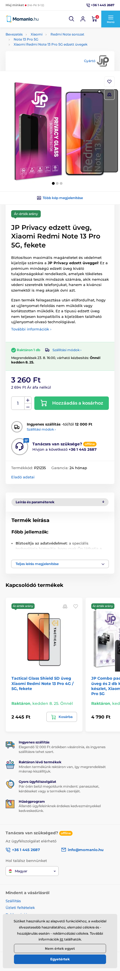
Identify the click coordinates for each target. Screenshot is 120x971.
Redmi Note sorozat (67, 34)
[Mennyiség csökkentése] (28, 406)
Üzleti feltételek (20, 907)
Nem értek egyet (60, 948)
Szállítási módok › (66, 350)
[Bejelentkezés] (82, 19)
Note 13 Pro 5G (26, 39)
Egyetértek (60, 959)
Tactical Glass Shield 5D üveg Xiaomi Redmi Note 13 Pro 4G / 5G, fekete (42, 683)
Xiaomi (36, 34)
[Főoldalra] (22, 19)
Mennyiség (18, 403)
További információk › (31, 329)
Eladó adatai (23, 477)
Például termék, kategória (43, 44)
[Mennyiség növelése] (28, 400)
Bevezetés (14, 34)
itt (61, 939)
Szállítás (13, 901)
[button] (71, 19)
